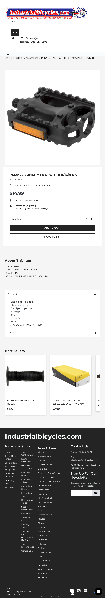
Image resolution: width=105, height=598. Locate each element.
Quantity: (16, 219)
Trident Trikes (44, 552)
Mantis (41, 510)
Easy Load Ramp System (49, 473)
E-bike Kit (42, 469)
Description (14, 294)
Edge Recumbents (46, 477)
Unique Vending (45, 569)
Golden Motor (44, 485)
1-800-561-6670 (85, 452)
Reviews (12, 332)
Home (8, 452)
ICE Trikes (42, 506)
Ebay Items (10, 487)
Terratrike (42, 540)
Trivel (40, 556)
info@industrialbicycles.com (84, 460)
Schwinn (42, 527)
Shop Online (11, 463)
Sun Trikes (43, 535)
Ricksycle (42, 523)
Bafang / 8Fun (44, 456)
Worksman (43, 577)
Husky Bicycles (45, 502)
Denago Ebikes (45, 465)
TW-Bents (42, 565)
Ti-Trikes (42, 544)
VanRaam (42, 573)
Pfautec (41, 519)
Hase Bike (42, 494)
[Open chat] (98, 591)
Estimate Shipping (25, 205)
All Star (41, 452)
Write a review (43, 185)
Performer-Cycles (46, 515)
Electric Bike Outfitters (49, 481)
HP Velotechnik (45, 498)
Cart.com (61, 597)
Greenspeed (43, 489)
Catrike (41, 460)
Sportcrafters (44, 531)
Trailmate (42, 548)
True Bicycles (44, 560)
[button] (13, 38)
